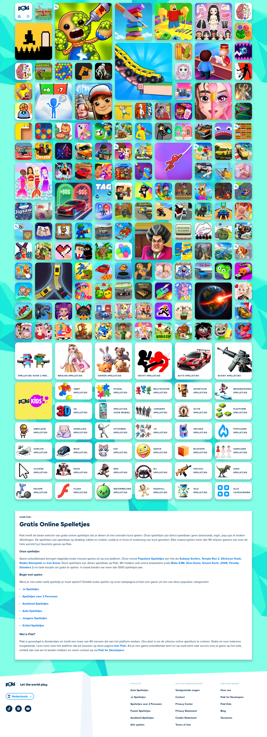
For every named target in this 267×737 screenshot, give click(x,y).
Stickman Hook (231, 558)
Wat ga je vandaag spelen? (28, 16)
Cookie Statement (186, 718)
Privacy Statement (186, 711)
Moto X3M (178, 563)
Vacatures (226, 718)
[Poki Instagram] (18, 708)
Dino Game (193, 563)
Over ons (226, 690)
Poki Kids (226, 704)
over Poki (120, 645)
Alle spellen (137, 725)
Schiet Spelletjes (33, 625)
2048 (224, 563)
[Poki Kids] (33, 400)
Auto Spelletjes (32, 611)
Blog (223, 711)
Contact (180, 697)
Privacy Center (184, 704)
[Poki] (23, 8)
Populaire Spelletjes (151, 558)
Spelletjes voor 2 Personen (40, 596)
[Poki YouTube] (28, 708)
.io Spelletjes (30, 589)
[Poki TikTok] (9, 708)
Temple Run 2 (210, 558)
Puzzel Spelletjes (140, 711)
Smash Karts (210, 563)
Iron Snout (53, 563)
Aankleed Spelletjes (35, 603)
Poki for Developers (111, 650)
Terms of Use (183, 725)
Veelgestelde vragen (187, 690)
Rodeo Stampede (30, 563)
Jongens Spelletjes (34, 618)
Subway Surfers (189, 558)
